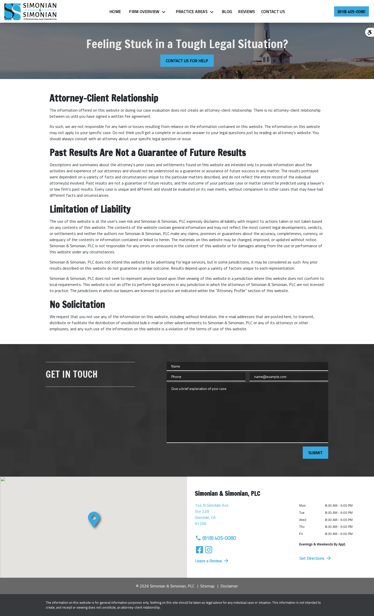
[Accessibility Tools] (369, 32)
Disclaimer (229, 586)
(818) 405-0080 (219, 538)
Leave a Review (208, 561)
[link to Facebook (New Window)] (199, 550)
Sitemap (207, 586)
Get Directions (311, 558)
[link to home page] (30, 11)
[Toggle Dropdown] (165, 11)
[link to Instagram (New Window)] (208, 550)
